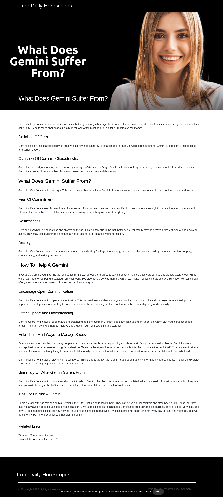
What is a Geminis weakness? (35, 435)
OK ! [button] (158, 491)
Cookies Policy (143, 491)
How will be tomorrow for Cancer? (38, 439)
